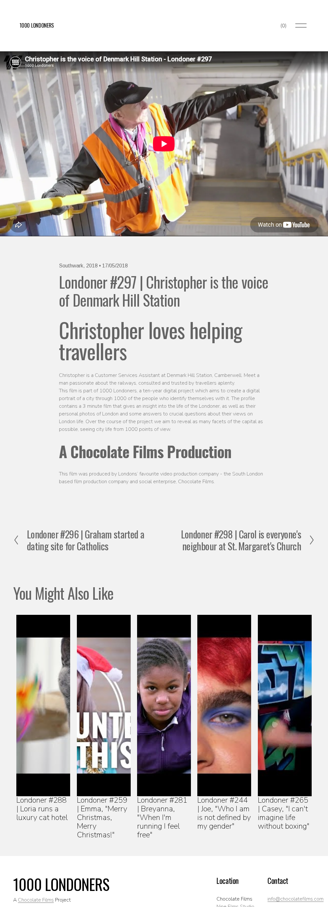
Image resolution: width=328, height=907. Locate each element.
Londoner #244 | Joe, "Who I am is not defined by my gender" (224, 813)
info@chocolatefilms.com (295, 899)
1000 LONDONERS (37, 25)
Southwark (71, 265)
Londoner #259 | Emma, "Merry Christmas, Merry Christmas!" (102, 817)
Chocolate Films (36, 899)
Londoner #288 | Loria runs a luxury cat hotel (42, 809)
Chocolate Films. (196, 481)
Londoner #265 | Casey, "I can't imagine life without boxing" (283, 813)
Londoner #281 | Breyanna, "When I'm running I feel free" (162, 817)
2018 (92, 265)
